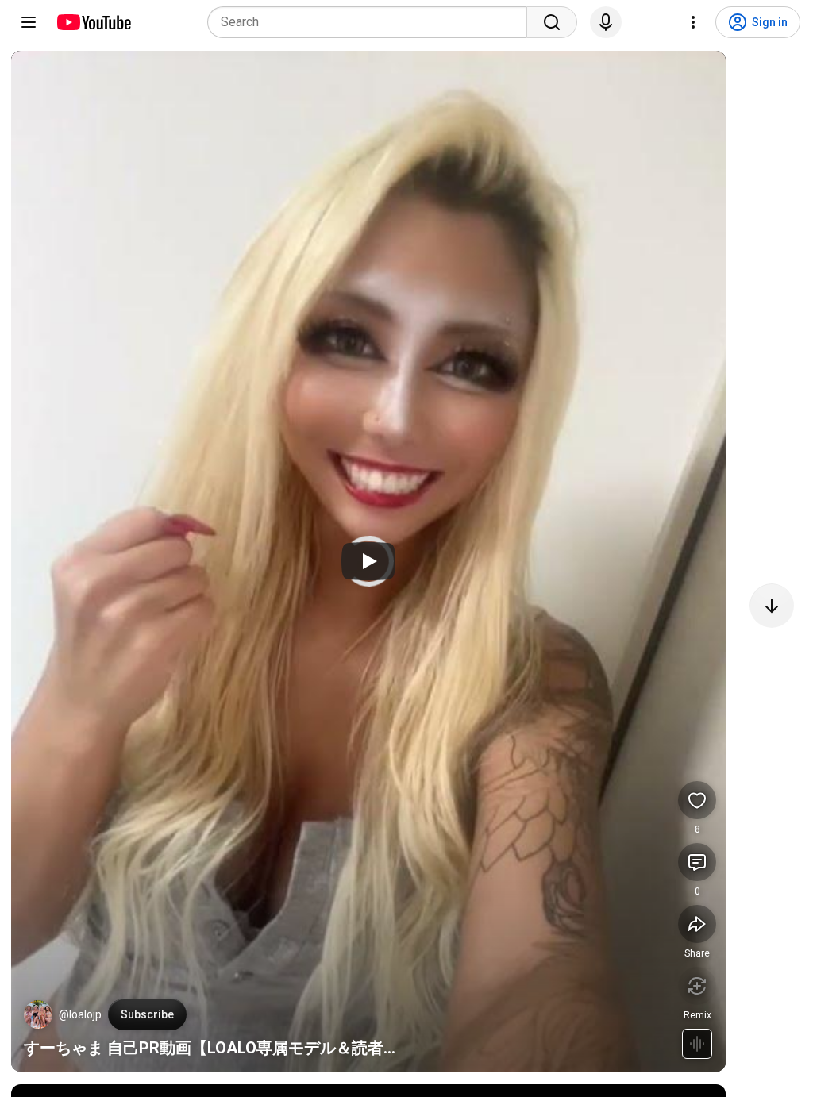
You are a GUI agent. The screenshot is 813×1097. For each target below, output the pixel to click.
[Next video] (771, 605)
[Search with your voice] (606, 22)
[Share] (697, 924)
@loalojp (80, 1014)
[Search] (551, 22)
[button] (38, 1014)
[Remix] (697, 986)
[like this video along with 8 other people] (697, 800)
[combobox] (372, 22)
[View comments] (697, 862)
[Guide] (28, 22)
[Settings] (693, 22)
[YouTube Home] (93, 22)
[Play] (368, 561)
